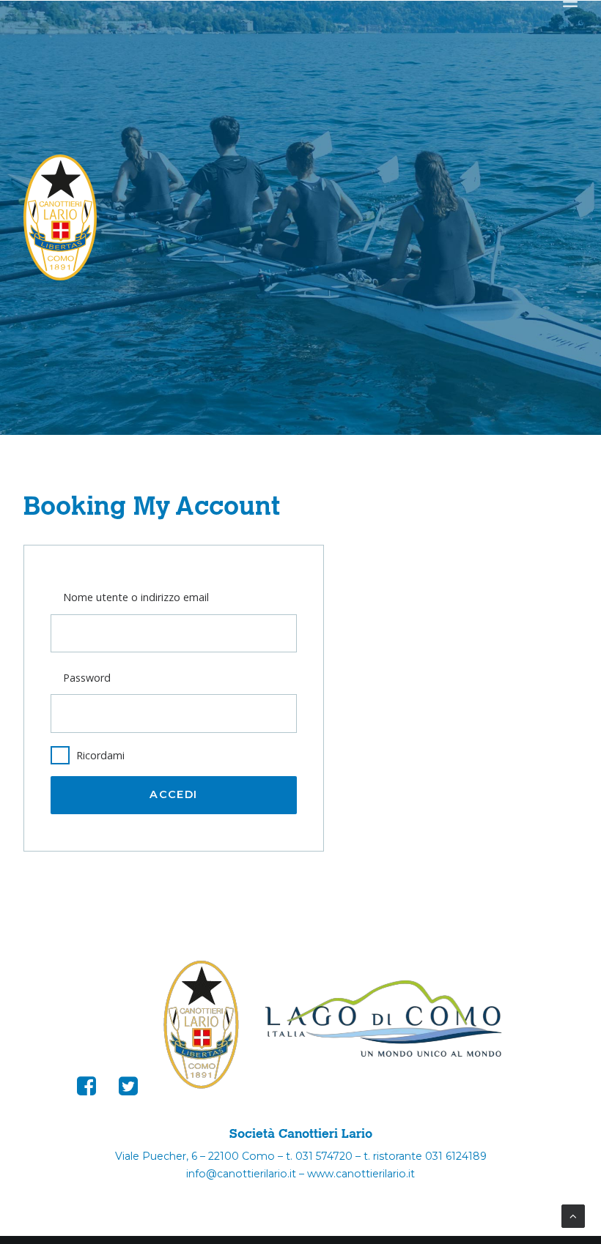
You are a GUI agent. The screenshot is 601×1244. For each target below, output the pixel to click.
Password (87, 678)
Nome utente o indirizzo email (136, 597)
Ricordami (100, 755)
